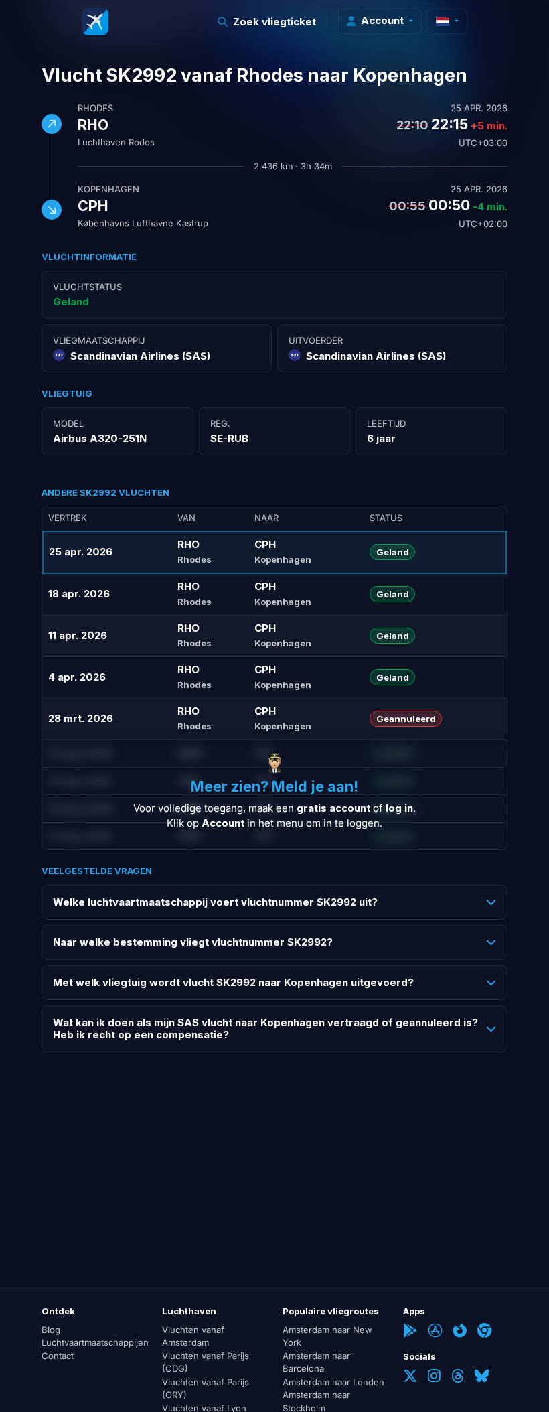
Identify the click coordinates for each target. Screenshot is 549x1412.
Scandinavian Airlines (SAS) (140, 356)
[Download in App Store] (435, 1332)
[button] (267, 21)
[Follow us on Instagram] (434, 1377)
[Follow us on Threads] (457, 1377)
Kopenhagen (108, 189)
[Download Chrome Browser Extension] (484, 1332)
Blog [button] (51, 1329)
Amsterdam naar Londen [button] (333, 1381)
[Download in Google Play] (410, 1332)
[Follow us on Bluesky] (482, 1377)
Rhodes (95, 107)
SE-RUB (229, 438)
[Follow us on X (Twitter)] (410, 1377)
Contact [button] (58, 1355)
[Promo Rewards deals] (95, 21)
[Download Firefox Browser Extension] (460, 1332)
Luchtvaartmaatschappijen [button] (94, 1342)
